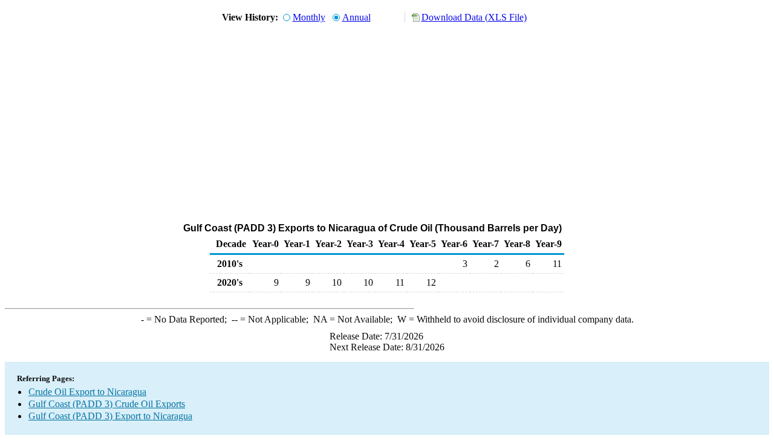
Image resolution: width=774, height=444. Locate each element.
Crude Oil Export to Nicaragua (87, 392)
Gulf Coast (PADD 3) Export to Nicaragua (110, 416)
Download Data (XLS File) (474, 17)
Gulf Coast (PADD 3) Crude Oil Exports (106, 404)
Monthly (309, 17)
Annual (356, 17)
